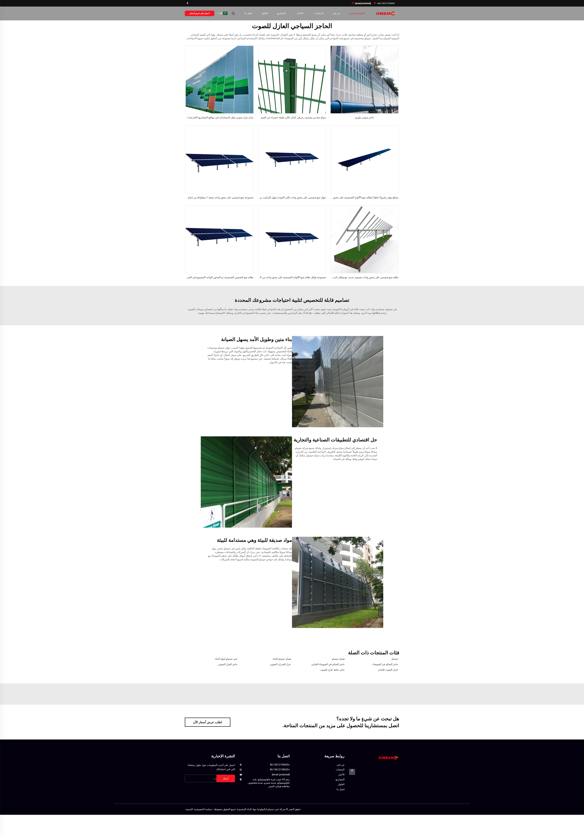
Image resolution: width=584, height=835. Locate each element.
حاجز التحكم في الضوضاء (385, 664)
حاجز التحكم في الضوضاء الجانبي (328, 664)
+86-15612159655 (384, 3)
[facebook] (187, 3)
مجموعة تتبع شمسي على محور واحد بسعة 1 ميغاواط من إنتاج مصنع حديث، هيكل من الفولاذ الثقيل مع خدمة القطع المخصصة (187, 197)
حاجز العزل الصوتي (227, 664)
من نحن (336, 13)
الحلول (264, 13)
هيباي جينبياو (338, 658)
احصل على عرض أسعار (199, 13)
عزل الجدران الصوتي (280, 664)
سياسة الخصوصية (203, 809)
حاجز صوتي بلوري (364, 117)
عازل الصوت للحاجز (388, 669)
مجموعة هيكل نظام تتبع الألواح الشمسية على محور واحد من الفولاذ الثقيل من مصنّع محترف (277, 277)
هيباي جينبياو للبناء (282, 658)
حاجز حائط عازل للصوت (332, 669)
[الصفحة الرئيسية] (386, 13)
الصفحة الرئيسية (357, 13)
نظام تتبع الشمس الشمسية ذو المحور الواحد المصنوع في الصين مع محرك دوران (211, 277)
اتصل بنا (248, 13)
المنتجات (318, 13)
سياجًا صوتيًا (285, 552)
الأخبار (300, 13)
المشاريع (281, 13)
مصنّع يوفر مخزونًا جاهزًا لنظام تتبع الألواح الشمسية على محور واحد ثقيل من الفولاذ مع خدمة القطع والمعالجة (340, 197)
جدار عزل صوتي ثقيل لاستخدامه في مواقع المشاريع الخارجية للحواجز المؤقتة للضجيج (208, 117)
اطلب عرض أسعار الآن (207, 722)
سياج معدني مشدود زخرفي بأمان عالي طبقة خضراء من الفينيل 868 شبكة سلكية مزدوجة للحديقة (274, 117)
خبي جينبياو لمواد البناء (226, 658)
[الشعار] (388, 757)
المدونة (189, 809)
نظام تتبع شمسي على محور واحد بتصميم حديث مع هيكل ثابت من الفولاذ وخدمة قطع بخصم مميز (347, 277)
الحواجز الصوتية (274, 347)
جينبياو (395, 658)
